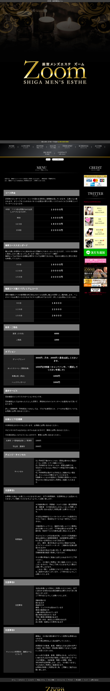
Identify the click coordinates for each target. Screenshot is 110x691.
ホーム (14, 680)
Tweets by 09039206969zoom (95, 257)
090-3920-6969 (64, 142)
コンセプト (31, 680)
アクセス (70, 680)
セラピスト (21, 680)
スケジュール (61, 680)
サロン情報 (51, 680)
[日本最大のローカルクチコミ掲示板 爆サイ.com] (95, 285)
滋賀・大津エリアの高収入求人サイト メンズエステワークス (95, 293)
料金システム (41, 680)
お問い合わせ (94, 680)
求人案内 (78, 680)
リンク (86, 680)
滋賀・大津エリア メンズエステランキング (95, 264)
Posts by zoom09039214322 (92, 202)
